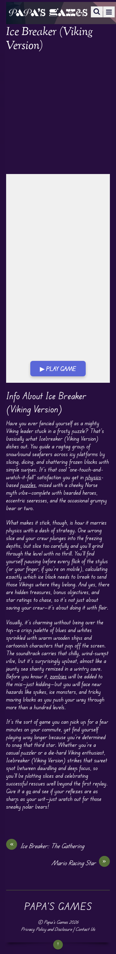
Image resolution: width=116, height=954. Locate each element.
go (28, 790)
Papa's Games (56, 922)
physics (93, 477)
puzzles (28, 484)
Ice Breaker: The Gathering (47, 845)
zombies (58, 676)
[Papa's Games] (48, 12)
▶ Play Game (58, 368)
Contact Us (85, 929)
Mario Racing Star (79, 862)
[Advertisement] (58, 113)
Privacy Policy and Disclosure (46, 929)
